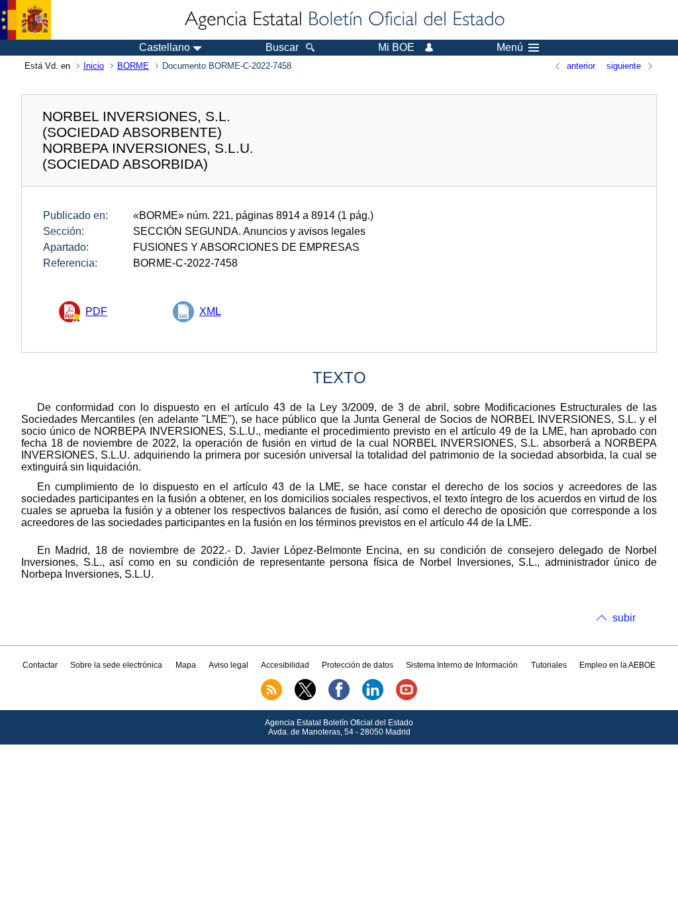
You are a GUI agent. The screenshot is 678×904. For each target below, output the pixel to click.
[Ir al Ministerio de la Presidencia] (25, 20)
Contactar (40, 665)
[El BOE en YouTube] (406, 697)
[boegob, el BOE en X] (305, 697)
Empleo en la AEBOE (617, 665)
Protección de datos (357, 665)
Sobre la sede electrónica (116, 665)
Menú (510, 47)
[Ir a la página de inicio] (343, 20)
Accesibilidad (285, 665)
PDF (96, 311)
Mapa (185, 665)
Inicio (93, 66)
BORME (133, 66)
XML (210, 311)
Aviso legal (228, 665)
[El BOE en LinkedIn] (372, 697)
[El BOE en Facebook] (339, 697)
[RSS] (271, 697)
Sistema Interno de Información (462, 665)
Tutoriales (549, 665)
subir (624, 617)
